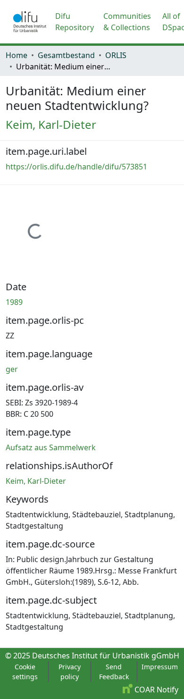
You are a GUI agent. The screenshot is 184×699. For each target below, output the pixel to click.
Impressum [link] (160, 666)
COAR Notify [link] (155, 689)
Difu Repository (74, 22)
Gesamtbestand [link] (66, 55)
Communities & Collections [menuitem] (127, 22)
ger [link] (12, 369)
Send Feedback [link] (114, 671)
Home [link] (16, 55)
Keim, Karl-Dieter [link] (51, 124)
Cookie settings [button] (25, 671)
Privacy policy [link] (70, 671)
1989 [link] (14, 302)
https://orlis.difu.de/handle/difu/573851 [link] (76, 166)
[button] (30, 22)
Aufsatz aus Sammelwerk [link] (51, 447)
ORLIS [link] (115, 55)
